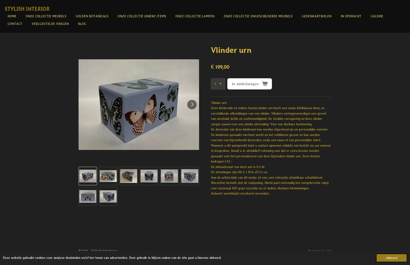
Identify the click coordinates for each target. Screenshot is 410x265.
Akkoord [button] (391, 257)
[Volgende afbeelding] (192, 104)
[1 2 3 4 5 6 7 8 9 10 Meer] (218, 83)
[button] (88, 176)
